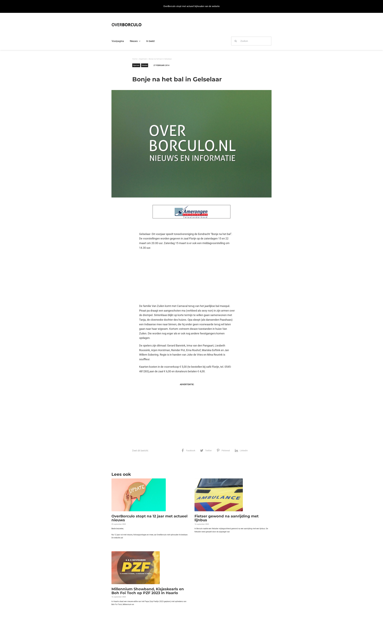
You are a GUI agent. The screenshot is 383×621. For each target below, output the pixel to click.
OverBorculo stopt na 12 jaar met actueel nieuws (149, 518)
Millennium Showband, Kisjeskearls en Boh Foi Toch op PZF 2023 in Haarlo (147, 591)
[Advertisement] (187, 277)
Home (134, 59)
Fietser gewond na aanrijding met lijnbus (226, 518)
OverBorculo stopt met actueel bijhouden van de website (191, 6)
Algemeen (143, 59)
